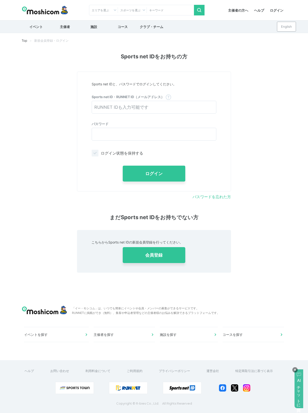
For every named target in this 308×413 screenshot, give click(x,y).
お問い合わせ (59, 371)
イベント (36, 27)
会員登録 (154, 254)
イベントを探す (36, 334)
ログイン (276, 10)
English (286, 26)
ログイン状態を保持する (122, 153)
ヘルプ (259, 10)
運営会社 (212, 371)
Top (24, 40)
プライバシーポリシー (174, 371)
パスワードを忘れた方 (211, 196)
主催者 (65, 27)
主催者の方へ (238, 10)
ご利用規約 (134, 371)
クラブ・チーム (151, 27)
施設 (93, 27)
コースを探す (233, 334)
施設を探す (168, 334)
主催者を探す (104, 334)
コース (123, 27)
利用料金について (97, 371)
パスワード (100, 124)
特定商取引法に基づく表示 (254, 371)
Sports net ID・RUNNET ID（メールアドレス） (128, 97)
